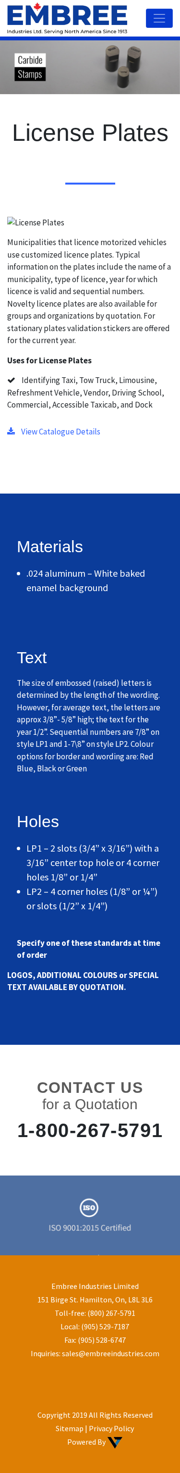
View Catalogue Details (60, 431)
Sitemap (70, 1428)
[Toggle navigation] (159, 18)
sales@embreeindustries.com (110, 1353)
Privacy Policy (111, 1428)
